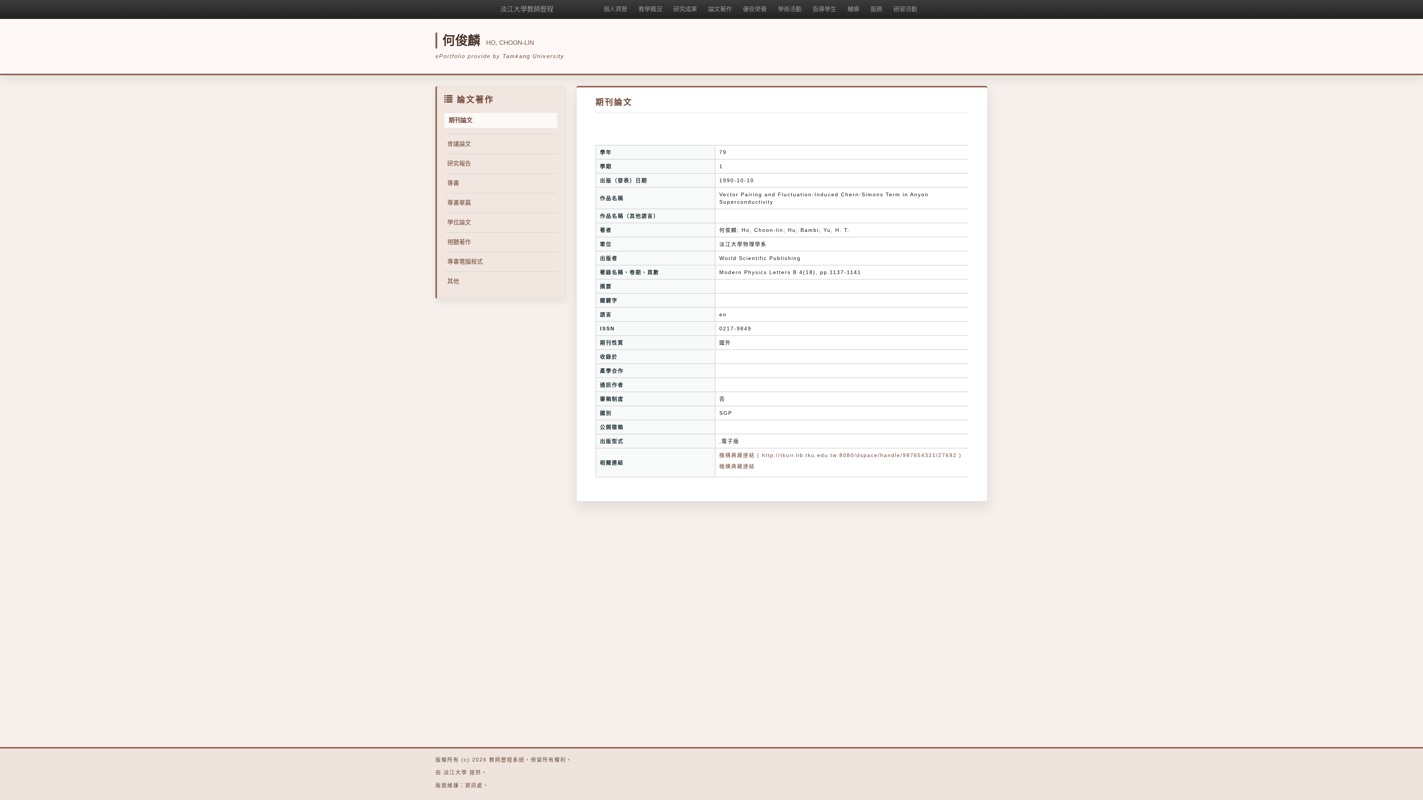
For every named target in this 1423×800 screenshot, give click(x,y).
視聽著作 (459, 242)
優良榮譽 (755, 9)
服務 (876, 9)
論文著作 (720, 9)
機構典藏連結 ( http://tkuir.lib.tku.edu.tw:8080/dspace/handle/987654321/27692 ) (840, 455)
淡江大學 (455, 772)
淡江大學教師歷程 (527, 9)
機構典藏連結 (737, 466)
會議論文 (459, 144)
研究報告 (459, 163)
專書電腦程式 (465, 262)
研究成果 (685, 9)
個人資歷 (615, 9)
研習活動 (905, 9)
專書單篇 (459, 203)
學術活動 (790, 9)
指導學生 (824, 9)
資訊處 (474, 785)
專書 (453, 183)
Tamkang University (533, 56)
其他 (453, 281)
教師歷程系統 (507, 760)
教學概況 (650, 9)
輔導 (853, 9)
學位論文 (459, 222)
